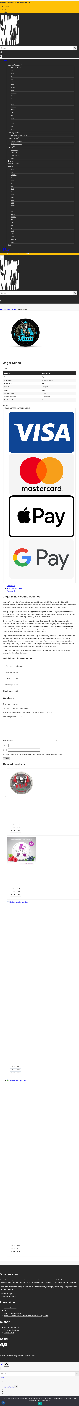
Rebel (12, 180)
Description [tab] (11, 586)
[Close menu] (0, 1368)
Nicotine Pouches (10, 1308)
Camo (12, 236)
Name (5, 745)
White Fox (13, 96)
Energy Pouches (9, 1384)
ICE (12, 101)
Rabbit (12, 82)
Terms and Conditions (11, 1330)
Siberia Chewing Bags (16, 144)
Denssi (12, 73)
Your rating (7, 717)
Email (5, 750)
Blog (6, 12)
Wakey (12, 158)
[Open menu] (2, 257)
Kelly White (13, 93)
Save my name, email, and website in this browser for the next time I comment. (34, 754)
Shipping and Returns (11, 1327)
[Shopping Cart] (1, 57)
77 (11, 76)
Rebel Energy (14, 152)
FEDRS (13, 87)
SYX (12, 112)
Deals (5, 60)
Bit (11, 228)
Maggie (13, 118)
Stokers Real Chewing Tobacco (19, 135)
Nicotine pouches (10, 309)
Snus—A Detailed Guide (12, 1313)
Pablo (12, 90)
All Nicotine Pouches (16, 67)
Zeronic (10, 161)
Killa (12, 115)
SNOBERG (13, 107)
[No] (77, 1401)
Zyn (12, 98)
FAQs (6, 9)
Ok (40, 1403)
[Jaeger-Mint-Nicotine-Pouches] (25, 336)
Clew (12, 126)
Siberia (12, 84)
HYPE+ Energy (14, 155)
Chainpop (13, 192)
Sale (9, 245)
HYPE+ (12, 203)
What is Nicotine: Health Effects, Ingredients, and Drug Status (26, 1316)
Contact (7, 6)
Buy (7, 405)
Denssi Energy (14, 150)
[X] (7, 250)
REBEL (12, 70)
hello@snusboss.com (8, 1296)
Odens (12, 225)
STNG (12, 189)
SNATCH (13, 110)
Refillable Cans (13, 164)
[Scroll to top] (2, 1364)
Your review (8, 741)
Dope (12, 129)
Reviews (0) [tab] (11, 591)
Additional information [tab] (14, 588)
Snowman (13, 214)
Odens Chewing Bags (16, 141)
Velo (12, 79)
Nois (12, 172)
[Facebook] (4, 250)
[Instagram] (9, 250)
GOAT (12, 124)
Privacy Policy (9, 1333)
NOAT (12, 121)
